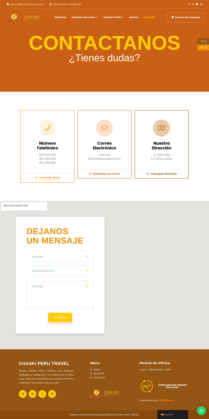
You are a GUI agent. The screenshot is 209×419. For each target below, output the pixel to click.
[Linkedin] (52, 394)
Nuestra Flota (112, 17)
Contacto (149, 17)
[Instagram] (42, 394)
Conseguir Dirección (163, 173)
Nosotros (60, 17)
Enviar (61, 317)
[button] (201, 410)
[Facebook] (23, 394)
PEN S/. (202, 47)
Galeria (133, 17)
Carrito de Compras (187, 17)
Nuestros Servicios (83, 17)
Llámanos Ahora (49, 177)
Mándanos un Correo (106, 173)
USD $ (203, 41)
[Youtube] (32, 394)
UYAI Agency (166, 400)
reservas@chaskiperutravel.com (27, 4)
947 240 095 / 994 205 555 (66, 4)
